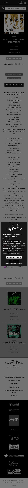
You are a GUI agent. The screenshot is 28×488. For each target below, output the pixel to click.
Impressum (19, 263)
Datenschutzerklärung (11, 263)
